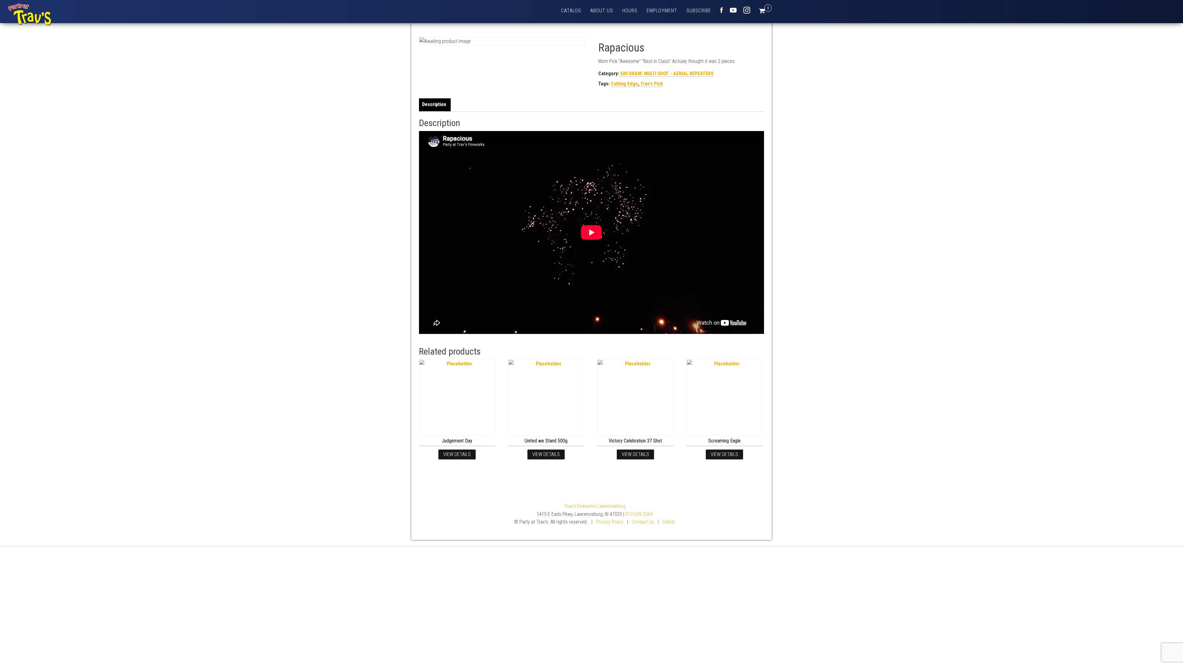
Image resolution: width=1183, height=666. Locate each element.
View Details (457, 454)
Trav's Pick (651, 84)
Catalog (571, 11)
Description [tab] (434, 104)
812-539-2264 (638, 514)
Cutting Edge (624, 84)
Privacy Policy (610, 522)
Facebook (721, 10)
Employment (662, 11)
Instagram (746, 10)
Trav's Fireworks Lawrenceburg (594, 506)
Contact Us (643, 522)
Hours (629, 11)
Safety (668, 522)
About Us (601, 11)
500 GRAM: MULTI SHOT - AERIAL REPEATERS (666, 73)
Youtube (733, 10)
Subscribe (698, 11)
